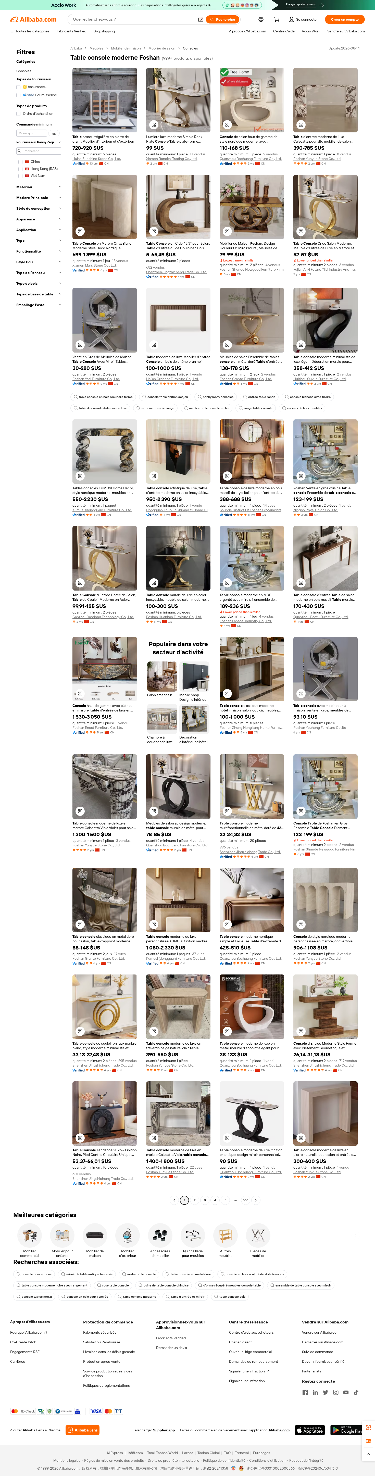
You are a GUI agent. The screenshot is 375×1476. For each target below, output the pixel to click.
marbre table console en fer (209, 408)
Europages (261, 1453)
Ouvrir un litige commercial (250, 1352)
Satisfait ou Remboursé (101, 1342)
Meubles (96, 48)
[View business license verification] (233, 1468)
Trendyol (242, 1453)
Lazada (187, 1453)
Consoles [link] (190, 48)
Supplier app (164, 1430)
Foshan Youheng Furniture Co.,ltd (319, 728)
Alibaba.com (279, 1430)
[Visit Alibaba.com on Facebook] (305, 1392)
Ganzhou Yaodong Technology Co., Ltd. (103, 617)
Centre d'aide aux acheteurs (251, 1332)
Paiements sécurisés (99, 1332)
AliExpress (115, 1453)
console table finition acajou (167, 397)
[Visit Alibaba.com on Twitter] (325, 1392)
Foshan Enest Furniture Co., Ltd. (97, 728)
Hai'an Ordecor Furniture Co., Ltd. (172, 379)
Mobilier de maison (126, 48)
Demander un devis (171, 1348)
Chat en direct (240, 1342)
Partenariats (311, 1371)
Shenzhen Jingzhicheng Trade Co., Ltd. (176, 272)
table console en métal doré (191, 1274)
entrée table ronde (261, 397)
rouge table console (258, 408)
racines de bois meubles (304, 408)
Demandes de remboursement (253, 1361)
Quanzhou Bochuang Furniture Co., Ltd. (251, 159)
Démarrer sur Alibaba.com (322, 1342)
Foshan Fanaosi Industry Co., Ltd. (246, 621)
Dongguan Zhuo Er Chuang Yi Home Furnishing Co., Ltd (178, 510)
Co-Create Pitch (23, 1342)
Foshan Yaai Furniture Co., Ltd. (96, 379)
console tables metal (37, 1296)
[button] (201, 19)
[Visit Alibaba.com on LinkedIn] (315, 1392)
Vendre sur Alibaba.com (321, 1332)
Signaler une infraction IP (249, 1371)
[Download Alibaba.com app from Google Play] (347, 1430)
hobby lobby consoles (218, 397)
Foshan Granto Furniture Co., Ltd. (246, 379)
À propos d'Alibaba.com (30, 1322)
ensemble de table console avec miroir (303, 1285)
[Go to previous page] (174, 1200)
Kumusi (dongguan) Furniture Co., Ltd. (102, 510)
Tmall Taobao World (162, 1453)
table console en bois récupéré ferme (106, 397)
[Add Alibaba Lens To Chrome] (82, 1430)
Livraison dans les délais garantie (109, 1352)
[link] (368, 1427)
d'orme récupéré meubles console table (232, 1285)
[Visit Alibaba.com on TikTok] (356, 1392)
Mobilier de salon (161, 48)
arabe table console (141, 1274)
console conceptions (37, 1274)
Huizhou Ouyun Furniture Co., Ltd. (319, 379)
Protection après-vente (101, 1361)
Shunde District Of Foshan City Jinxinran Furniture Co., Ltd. (252, 510)
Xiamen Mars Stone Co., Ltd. (94, 265)
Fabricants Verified (171, 1338)
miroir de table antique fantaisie (89, 1274)
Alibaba (76, 48)
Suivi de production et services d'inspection (107, 1373)
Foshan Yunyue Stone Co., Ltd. (317, 159)
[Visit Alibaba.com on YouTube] (346, 1392)
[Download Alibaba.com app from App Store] (310, 1430)
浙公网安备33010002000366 (271, 1468)
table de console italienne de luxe (103, 408)
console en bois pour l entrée (87, 1296)
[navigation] (38, 625)
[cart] (277, 20)
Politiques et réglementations (106, 1385)
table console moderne (139, 1296)
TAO (227, 1453)
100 (245, 1200)
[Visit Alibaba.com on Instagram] (336, 1392)
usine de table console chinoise (166, 1285)
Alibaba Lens (33, 1430)
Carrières (17, 1361)
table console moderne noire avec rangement (55, 1285)
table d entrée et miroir (188, 1296)
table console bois (232, 1296)
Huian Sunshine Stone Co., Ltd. (96, 159)
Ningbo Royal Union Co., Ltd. (315, 510)
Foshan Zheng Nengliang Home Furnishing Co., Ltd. (252, 728)
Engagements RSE (25, 1352)
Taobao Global (208, 1453)
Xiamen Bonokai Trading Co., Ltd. (171, 159)
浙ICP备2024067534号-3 (318, 1468)
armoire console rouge (158, 408)
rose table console (115, 1285)
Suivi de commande (317, 1352)
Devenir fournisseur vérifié (323, 1361)
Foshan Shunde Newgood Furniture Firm (252, 269)
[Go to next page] (255, 1200)
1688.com (135, 1453)
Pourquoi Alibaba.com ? (28, 1332)
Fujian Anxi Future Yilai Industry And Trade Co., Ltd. (325, 269)
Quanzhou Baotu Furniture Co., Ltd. (320, 617)
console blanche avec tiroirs (310, 397)
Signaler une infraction (247, 1381)
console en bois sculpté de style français (255, 1274)
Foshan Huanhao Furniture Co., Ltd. (174, 617)
